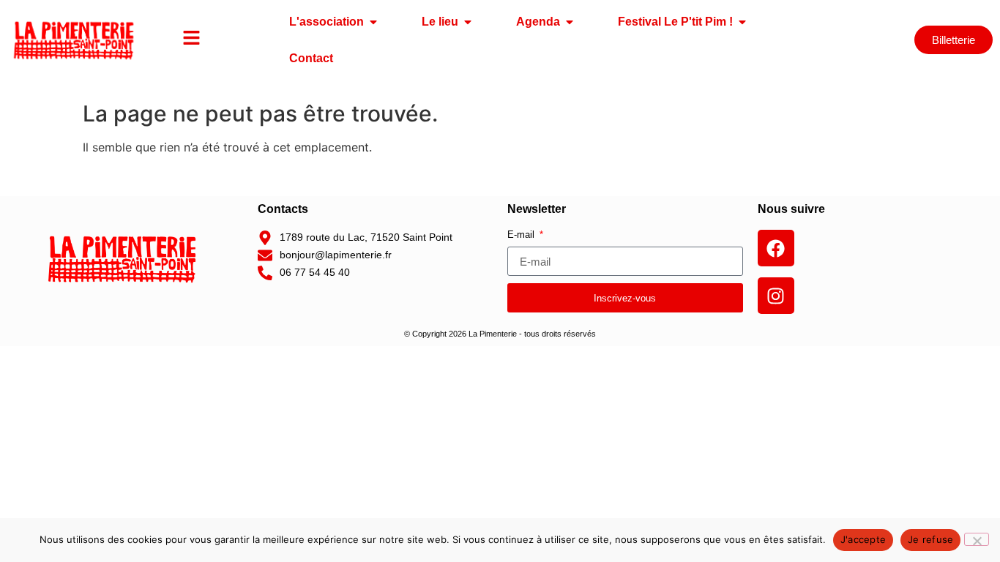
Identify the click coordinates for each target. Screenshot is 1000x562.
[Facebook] (776, 248)
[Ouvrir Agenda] (569, 22)
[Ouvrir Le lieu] (468, 22)
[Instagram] (776, 295)
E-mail (522, 235)
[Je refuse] (976, 539)
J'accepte (863, 539)
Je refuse (930, 539)
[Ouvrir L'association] (373, 22)
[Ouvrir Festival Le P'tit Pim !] (742, 22)
